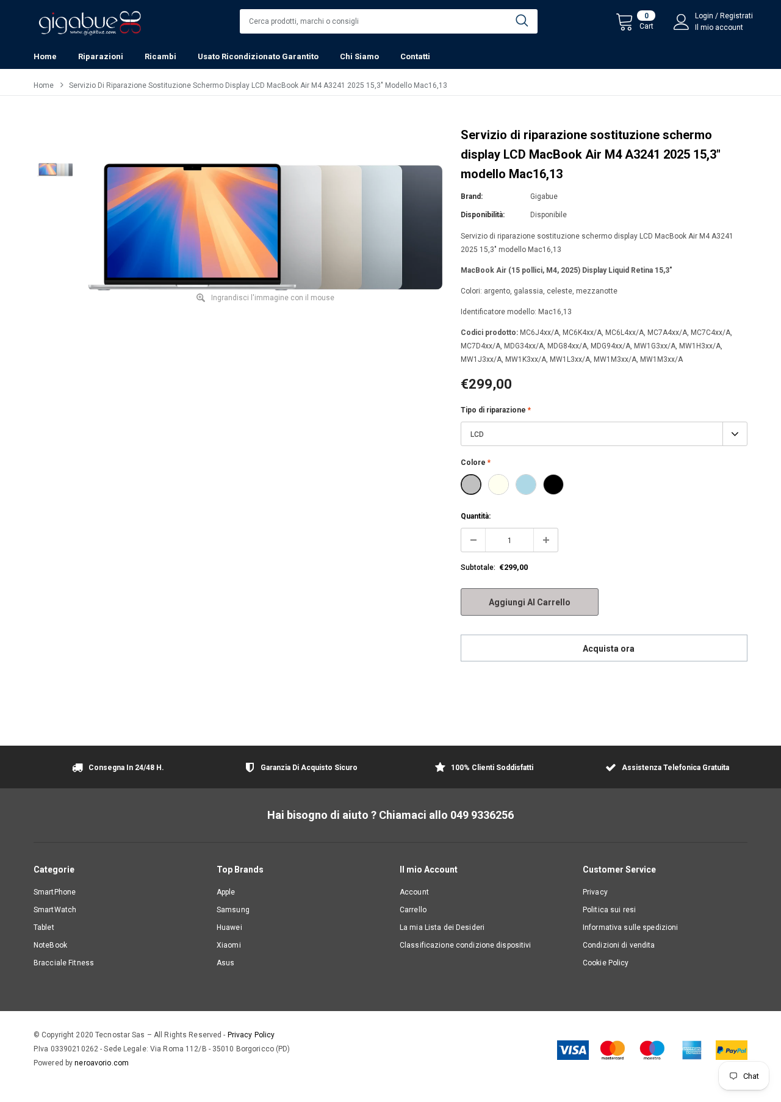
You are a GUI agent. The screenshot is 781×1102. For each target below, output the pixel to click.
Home (44, 85)
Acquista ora (609, 649)
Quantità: (476, 516)
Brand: (472, 196)
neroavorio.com (101, 1063)
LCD (477, 434)
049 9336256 (482, 814)
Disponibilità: (483, 215)
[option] (265, 227)
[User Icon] (681, 22)
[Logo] (90, 20)
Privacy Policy (251, 1035)
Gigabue (544, 196)
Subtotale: (478, 567)
